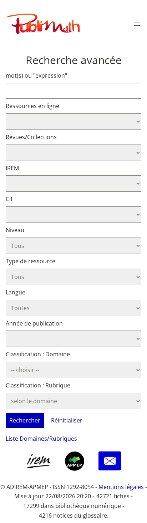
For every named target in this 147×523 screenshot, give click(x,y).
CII (9, 199)
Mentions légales (121, 487)
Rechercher (24, 420)
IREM (12, 168)
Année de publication (34, 323)
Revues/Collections (31, 137)
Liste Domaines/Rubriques (41, 439)
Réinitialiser (66, 420)
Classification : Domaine (38, 354)
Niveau (15, 230)
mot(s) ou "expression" (36, 75)
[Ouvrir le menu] (137, 24)
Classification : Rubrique (38, 385)
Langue (15, 292)
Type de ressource (30, 261)
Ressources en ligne (32, 106)
